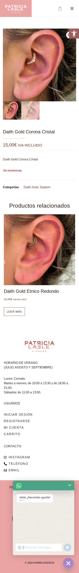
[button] (4, 262)
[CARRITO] (60, 8)
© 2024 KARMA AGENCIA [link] (39, 562)
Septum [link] (45, 187)
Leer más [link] (14, 311)
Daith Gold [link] (31, 187)
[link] (74, 33)
